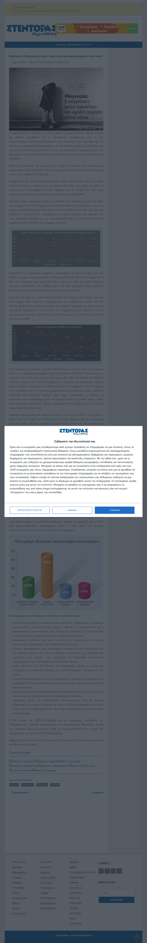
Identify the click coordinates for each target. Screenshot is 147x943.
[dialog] (73, 471)
